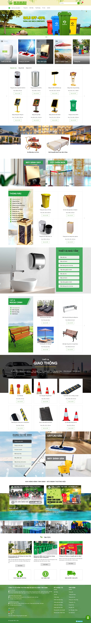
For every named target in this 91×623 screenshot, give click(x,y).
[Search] (78, 3)
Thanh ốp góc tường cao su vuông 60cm (20, 422)
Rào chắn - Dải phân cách (38, 372)
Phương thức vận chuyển (59, 610)
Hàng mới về (28, 68)
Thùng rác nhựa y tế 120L (45, 209)
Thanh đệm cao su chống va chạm (70, 395)
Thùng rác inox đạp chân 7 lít (45, 236)
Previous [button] (4, 51)
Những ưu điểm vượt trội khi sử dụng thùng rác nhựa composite (44, 556)
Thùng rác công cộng (73, 599)
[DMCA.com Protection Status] (79, 621)
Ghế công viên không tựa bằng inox (70, 317)
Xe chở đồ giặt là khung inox (18, 87)
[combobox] (68, 3)
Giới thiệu (31, 7)
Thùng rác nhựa (72, 594)
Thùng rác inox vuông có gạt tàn (73, 114)
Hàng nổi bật (21, 68)
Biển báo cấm (76, 371)
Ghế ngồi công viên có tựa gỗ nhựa (70, 343)
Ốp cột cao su (36, 371)
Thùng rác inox (72, 597)
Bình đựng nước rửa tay (66, 265)
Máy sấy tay (63, 257)
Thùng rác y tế (72, 602)
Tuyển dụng (37, 7)
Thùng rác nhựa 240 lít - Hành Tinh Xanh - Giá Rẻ (17, 115)
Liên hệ (48, 7)
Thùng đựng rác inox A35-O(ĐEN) (36, 114)
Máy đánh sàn (18, 457)
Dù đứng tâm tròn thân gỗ (45, 343)
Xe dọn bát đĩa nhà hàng (55, 87)
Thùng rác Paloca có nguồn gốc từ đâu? (70, 556)
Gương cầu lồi (45, 371)
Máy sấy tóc (63, 273)
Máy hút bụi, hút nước (20, 462)
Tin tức (43, 7)
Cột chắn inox (72, 612)
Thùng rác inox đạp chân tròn (73, 87)
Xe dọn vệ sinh (18, 449)
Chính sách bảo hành (58, 602)
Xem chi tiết (17, 93)
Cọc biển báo (20, 395)
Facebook (12, 610)
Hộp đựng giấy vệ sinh (66, 269)
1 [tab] (46, 37)
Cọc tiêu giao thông (56, 371)
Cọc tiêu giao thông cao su (71, 422)
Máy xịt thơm (63, 261)
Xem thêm (20, 565)
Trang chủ (25, 7)
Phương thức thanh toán (59, 612)
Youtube (12, 611)
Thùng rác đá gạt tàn (54, 114)
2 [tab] (47, 37)
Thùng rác (71, 591)
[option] (45, 23)
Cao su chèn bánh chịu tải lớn (45, 422)
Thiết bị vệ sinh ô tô (20, 466)
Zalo (11, 613)
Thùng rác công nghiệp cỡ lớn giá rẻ (36, 87)
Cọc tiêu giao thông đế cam (45, 395)
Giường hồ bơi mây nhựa (45, 317)
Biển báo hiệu (18, 453)
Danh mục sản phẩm (15, 7)
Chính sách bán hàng (58, 599)
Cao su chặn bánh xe (25, 371)
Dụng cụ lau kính (19, 441)
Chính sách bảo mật (58, 607)
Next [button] (85, 51)
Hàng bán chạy (13, 68)
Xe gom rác (71, 604)
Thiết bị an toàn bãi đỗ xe (53, 372)
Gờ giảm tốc (14, 371)
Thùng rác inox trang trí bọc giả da (70, 236)
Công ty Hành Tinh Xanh (24, 620)
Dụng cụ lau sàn (19, 445)
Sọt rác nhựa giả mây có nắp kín (70, 209)
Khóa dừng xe (67, 371)
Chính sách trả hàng (58, 604)
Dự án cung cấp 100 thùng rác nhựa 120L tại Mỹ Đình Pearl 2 (19, 556)
